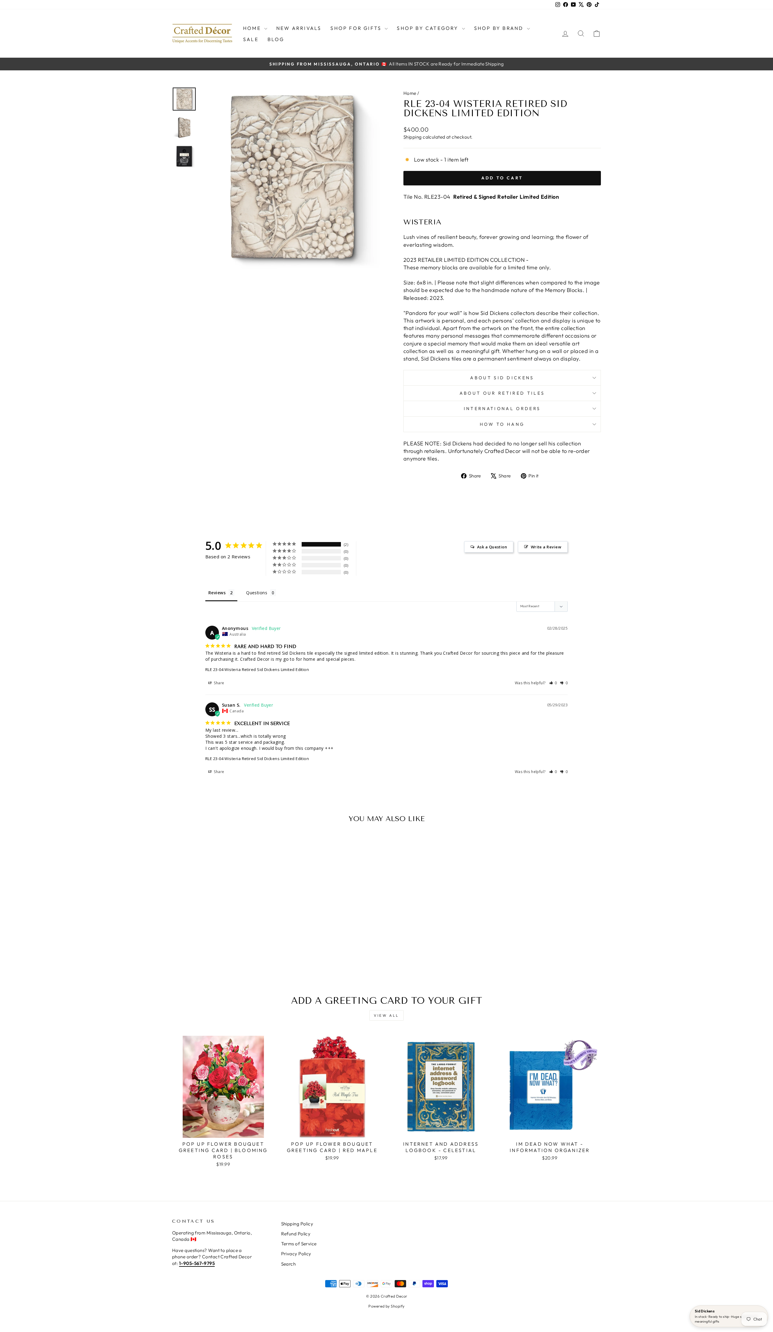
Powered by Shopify (386, 1306)
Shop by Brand (499, 28)
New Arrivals (298, 28)
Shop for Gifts (356, 28)
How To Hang (502, 424)
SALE (250, 39)
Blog (276, 39)
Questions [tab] (256, 592)
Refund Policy (296, 1234)
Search (288, 1264)
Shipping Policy (297, 1224)
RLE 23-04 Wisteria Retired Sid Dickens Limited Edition (257, 669)
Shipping (412, 137)
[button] (553, 682)
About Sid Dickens (502, 377)
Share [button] (218, 682)
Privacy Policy (296, 1254)
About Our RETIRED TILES (502, 393)
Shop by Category (428, 28)
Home (253, 28)
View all (386, 1015)
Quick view (223, 932)
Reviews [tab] (217, 592)
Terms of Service (299, 1244)
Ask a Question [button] (492, 547)
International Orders (502, 408)
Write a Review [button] (546, 547)
